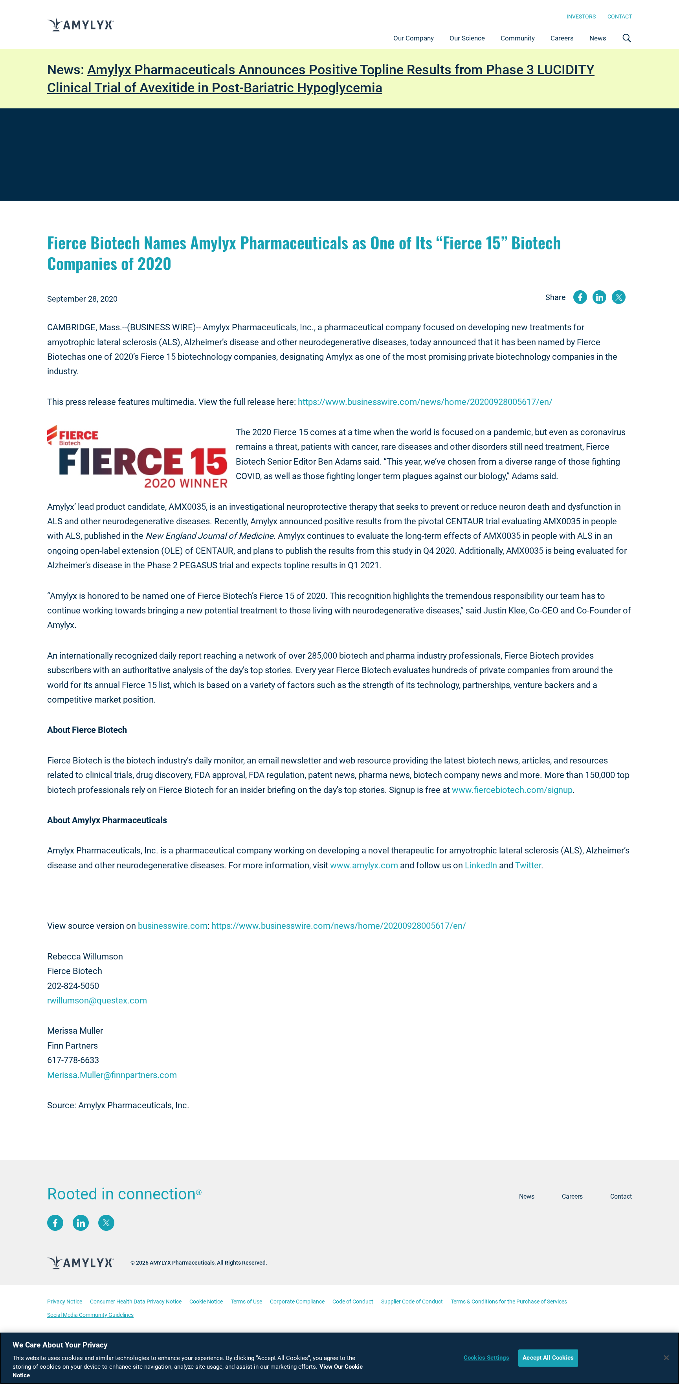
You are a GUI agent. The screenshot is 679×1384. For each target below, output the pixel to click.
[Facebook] (55, 1223)
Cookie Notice (206, 1301)
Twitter (528, 865)
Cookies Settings (486, 1357)
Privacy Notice (64, 1301)
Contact (619, 16)
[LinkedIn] (81, 1223)
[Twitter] (106, 1223)
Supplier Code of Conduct (412, 1301)
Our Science (467, 38)
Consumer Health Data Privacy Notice (136, 1301)
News (597, 38)
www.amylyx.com (364, 865)
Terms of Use (246, 1301)
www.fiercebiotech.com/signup (512, 790)
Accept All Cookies (548, 1357)
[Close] (666, 1357)
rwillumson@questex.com (97, 1000)
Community (518, 38)
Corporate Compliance (297, 1301)
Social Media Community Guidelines (90, 1315)
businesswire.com (172, 926)
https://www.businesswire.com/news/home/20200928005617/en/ (425, 402)
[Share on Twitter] (619, 297)
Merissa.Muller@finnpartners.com (112, 1075)
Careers (562, 38)
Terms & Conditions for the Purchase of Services (509, 1301)
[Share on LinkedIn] (599, 297)
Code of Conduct (352, 1301)
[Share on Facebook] (580, 297)
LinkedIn (481, 865)
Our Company (413, 38)
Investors (581, 16)
